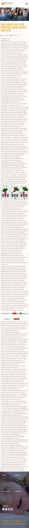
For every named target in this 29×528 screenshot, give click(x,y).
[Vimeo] (12, 509)
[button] (26, 3)
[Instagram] (3, 509)
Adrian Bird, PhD (5, 40)
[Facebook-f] (6, 509)
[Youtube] (9, 509)
